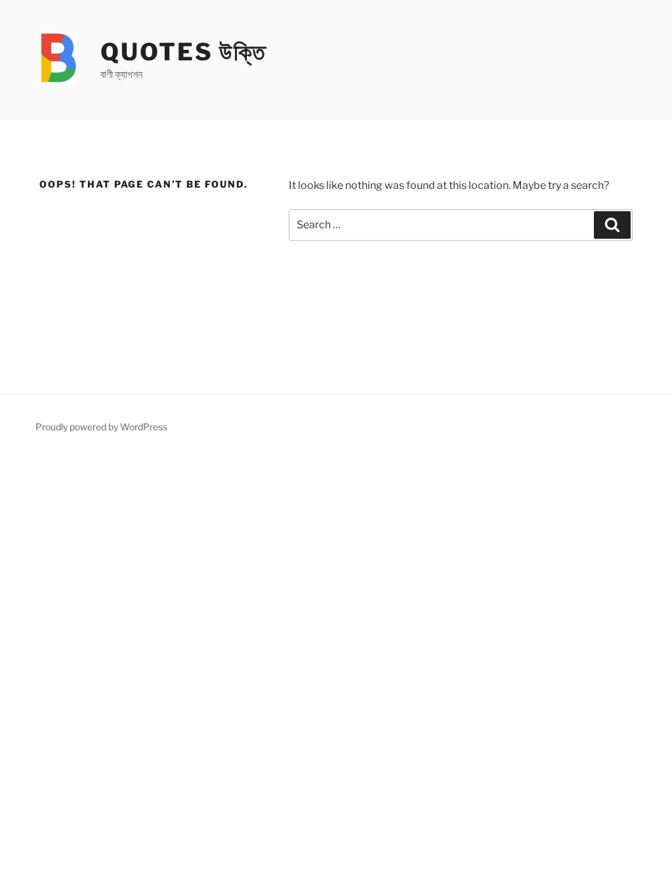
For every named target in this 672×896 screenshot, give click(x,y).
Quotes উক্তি (183, 51)
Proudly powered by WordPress (101, 426)
